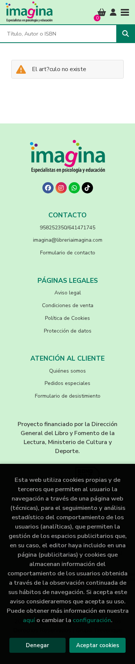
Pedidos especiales (67, 383)
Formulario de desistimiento (67, 396)
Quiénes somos (67, 370)
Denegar (37, 645)
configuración (92, 620)
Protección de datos (68, 330)
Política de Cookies (67, 318)
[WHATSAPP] (74, 187)
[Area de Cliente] (113, 12)
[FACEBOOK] (48, 187)
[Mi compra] (102, 12)
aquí (29, 620)
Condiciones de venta (67, 305)
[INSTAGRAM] (61, 187)
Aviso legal (67, 292)
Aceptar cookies (97, 645)
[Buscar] (125, 33)
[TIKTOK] (87, 187)
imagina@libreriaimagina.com (67, 240)
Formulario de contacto (67, 252)
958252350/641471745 (67, 227)
